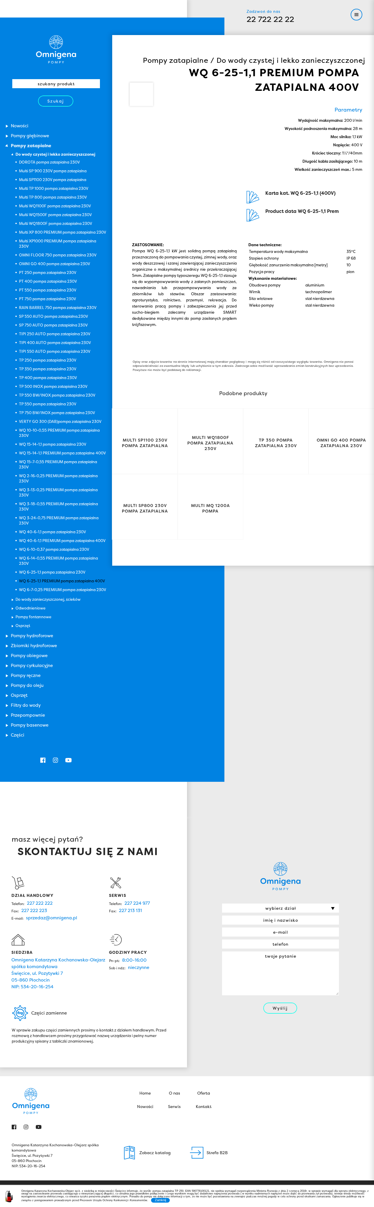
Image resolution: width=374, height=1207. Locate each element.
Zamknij (160, 1200)
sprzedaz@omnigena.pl (51, 918)
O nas (174, 1093)
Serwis (174, 1106)
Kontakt (204, 1106)
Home (145, 1093)
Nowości (145, 1106)
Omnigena (56, 49)
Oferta (203, 1093)
